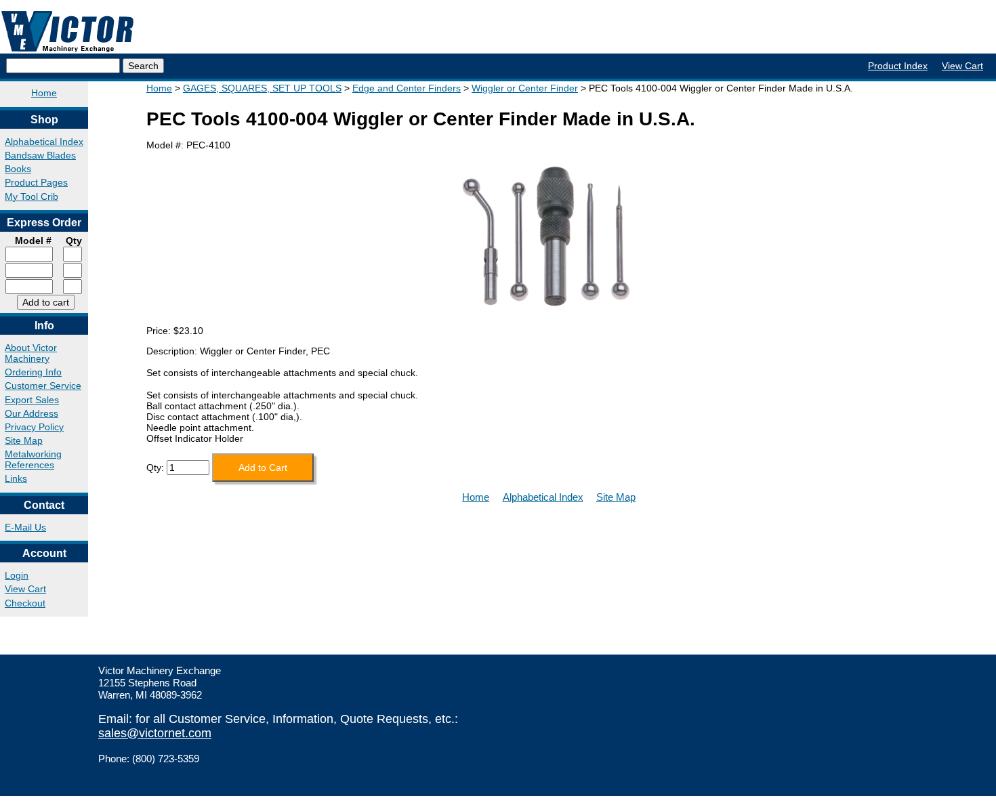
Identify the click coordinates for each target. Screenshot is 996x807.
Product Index (898, 65)
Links (16, 478)
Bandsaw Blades (40, 155)
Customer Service (43, 385)
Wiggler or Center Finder (525, 88)
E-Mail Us (25, 527)
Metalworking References (33, 459)
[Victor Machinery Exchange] (68, 31)
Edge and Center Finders (406, 88)
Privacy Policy (34, 426)
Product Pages (36, 182)
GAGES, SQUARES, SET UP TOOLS (262, 88)
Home (44, 92)
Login (16, 575)
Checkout (25, 603)
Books (18, 168)
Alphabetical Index (44, 141)
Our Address (31, 413)
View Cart (962, 65)
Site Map (24, 440)
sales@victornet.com (154, 733)
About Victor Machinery (31, 353)
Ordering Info (33, 372)
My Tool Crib (31, 196)
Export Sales (32, 399)
